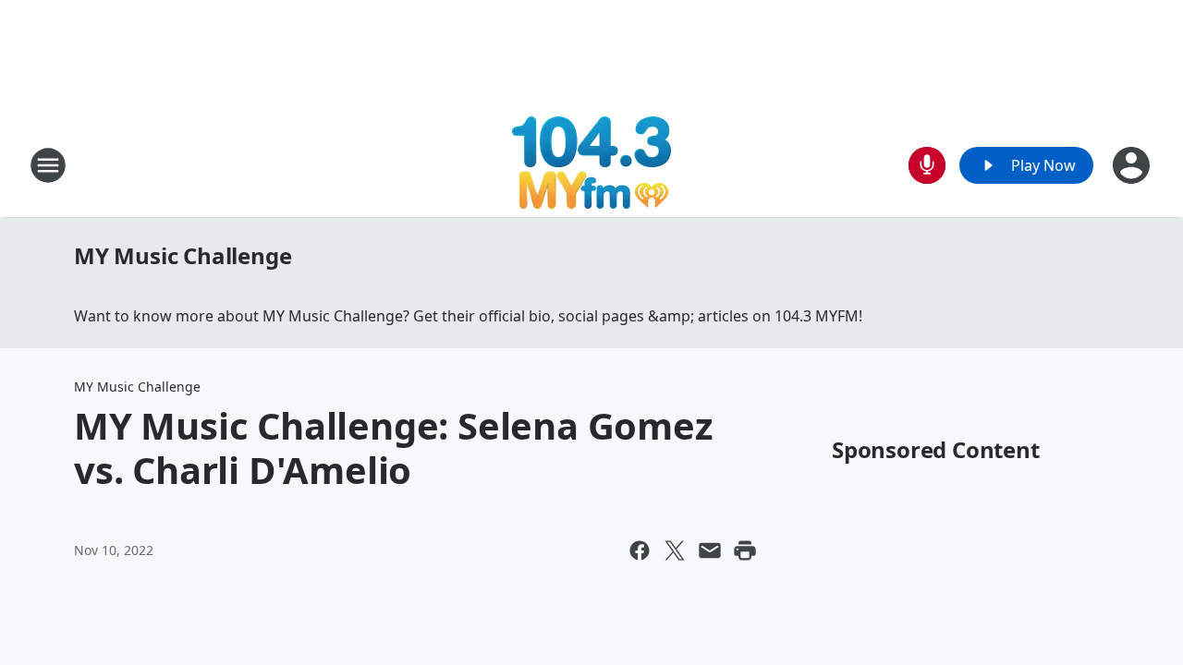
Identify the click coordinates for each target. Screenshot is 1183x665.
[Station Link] (591, 164)
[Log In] (1133, 165)
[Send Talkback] (927, 165)
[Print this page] (745, 550)
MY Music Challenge (182, 255)
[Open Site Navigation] (48, 165)
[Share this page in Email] (710, 550)
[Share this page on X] (675, 550)
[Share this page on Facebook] (639, 550)
